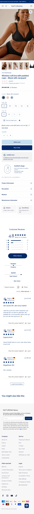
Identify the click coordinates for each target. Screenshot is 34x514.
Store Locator (6, 455)
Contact (21, 446)
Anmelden (28, 418)
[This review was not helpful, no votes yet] (28, 323)
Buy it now (17, 147)
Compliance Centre (24, 482)
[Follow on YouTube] (12, 495)
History (4, 443)
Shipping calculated (14, 83)
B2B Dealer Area (6, 452)
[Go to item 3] (15, 66)
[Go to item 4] (20, 66)
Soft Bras (4, 487)
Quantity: (4, 132)
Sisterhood (5, 484)
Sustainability (5, 458)
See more (17, 281)
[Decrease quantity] (4, 135)
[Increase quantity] (10, 135)
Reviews (21, 452)
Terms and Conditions (25, 470)
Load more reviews (17, 384)
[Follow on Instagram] (7, 495)
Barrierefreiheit (23, 485)
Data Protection (23, 473)
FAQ (20, 443)
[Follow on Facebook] (3, 495)
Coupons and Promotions (6, 476)
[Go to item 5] (26, 66)
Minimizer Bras (6, 490)
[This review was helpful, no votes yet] (25, 323)
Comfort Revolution (7, 470)
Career (4, 446)
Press (3, 449)
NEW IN (4, 466)
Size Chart (22, 449)
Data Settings (22, 479)
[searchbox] (10, 287)
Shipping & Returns (24, 439)
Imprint (21, 466)
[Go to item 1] (4, 66)
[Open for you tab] (27, 506)
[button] (17, 127)
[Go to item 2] (9, 66)
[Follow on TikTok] (16, 495)
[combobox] (23, 291)
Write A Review (17, 256)
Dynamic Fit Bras (7, 481)
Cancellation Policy (24, 476)
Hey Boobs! (5, 473)
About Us (4, 439)
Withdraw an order (24, 455)
